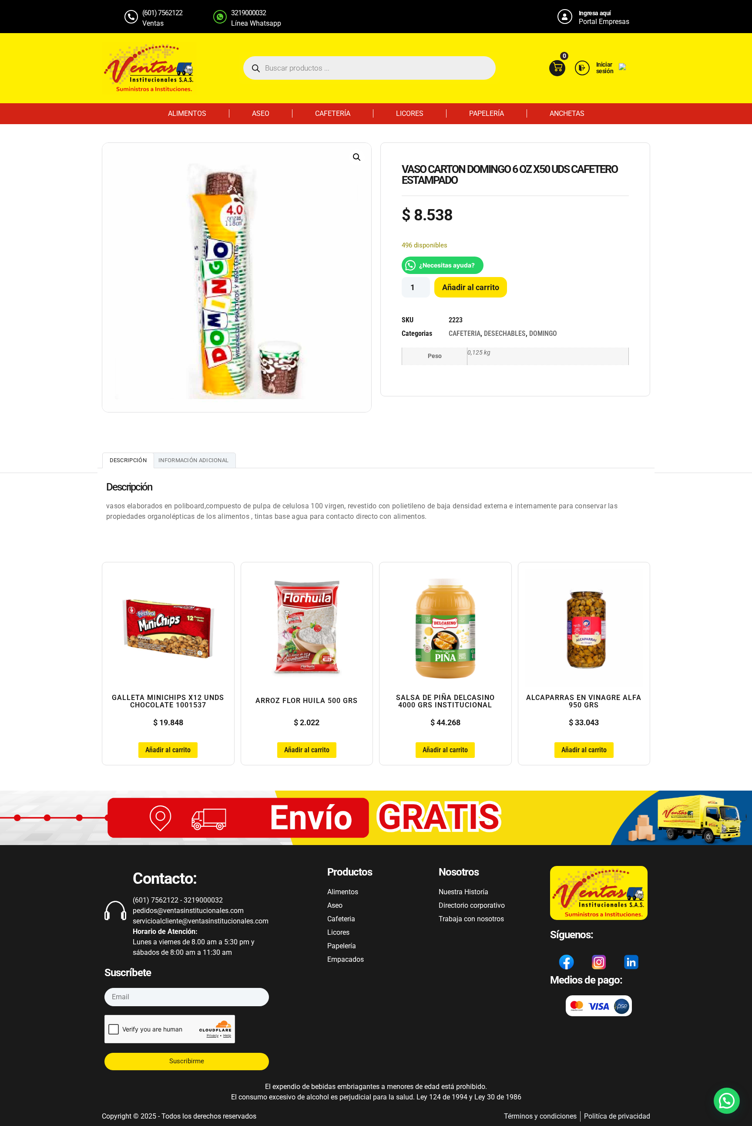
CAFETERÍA (332, 113)
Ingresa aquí (595, 13)
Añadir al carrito (470, 287)
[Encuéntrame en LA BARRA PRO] (622, 68)
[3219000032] (220, 17)
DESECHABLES (505, 333)
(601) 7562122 (162, 13)
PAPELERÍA (486, 113)
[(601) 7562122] (131, 17)
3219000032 (248, 13)
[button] (357, 157)
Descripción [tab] (128, 460)
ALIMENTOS (187, 113)
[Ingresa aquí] (564, 16)
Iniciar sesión (605, 67)
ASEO (260, 113)
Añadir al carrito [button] (168, 750)
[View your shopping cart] (557, 68)
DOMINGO (543, 333)
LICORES (409, 113)
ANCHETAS (567, 113)
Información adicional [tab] (193, 460)
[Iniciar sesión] (582, 68)
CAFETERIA (464, 333)
